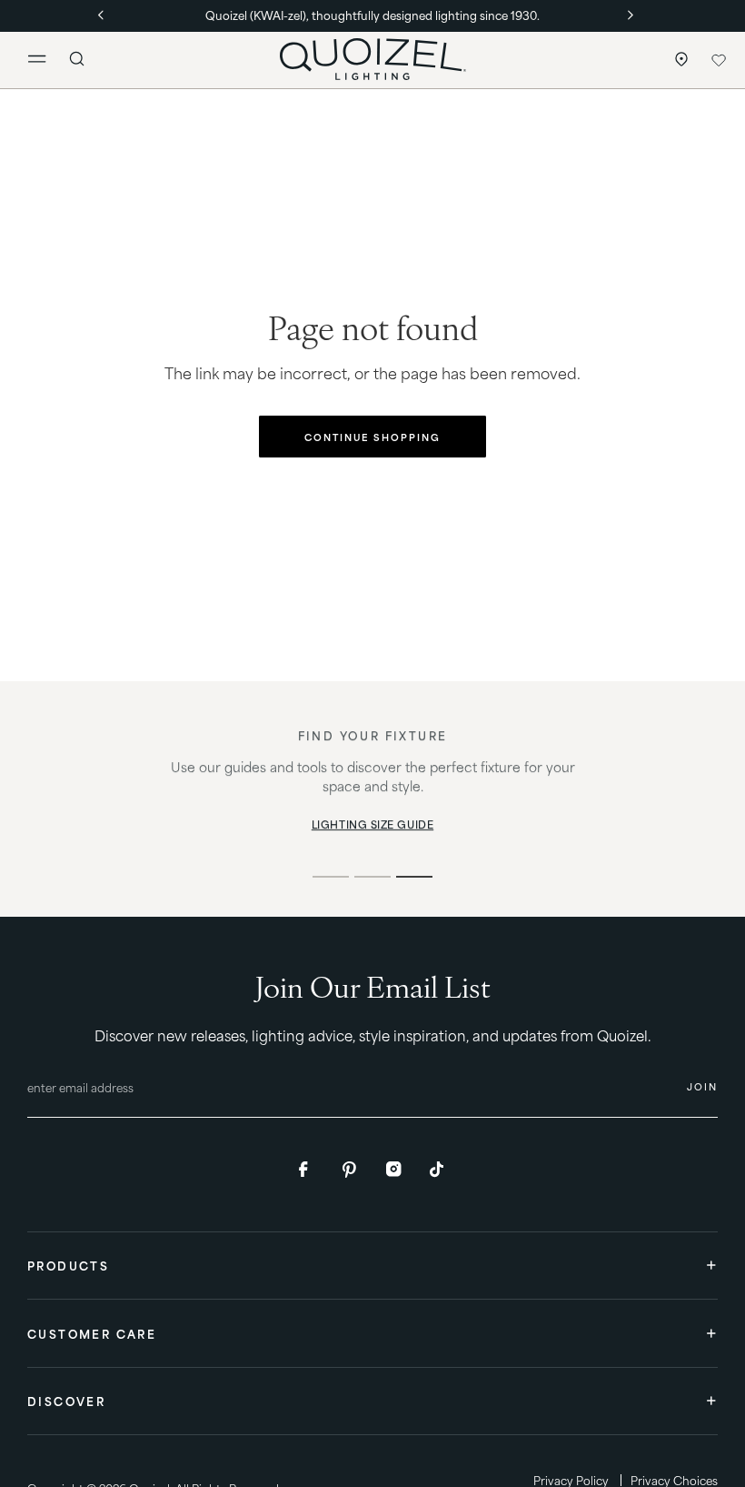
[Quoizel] (372, 59)
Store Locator (676, 59)
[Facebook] (307, 1169)
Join (702, 1086)
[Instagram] (394, 1169)
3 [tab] (414, 877)
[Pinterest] (351, 1169)
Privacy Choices (674, 1480)
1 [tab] (331, 877)
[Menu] (44, 59)
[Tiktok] (438, 1169)
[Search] (77, 59)
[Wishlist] (718, 59)
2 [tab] (372, 877)
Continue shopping (372, 436)
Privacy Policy (571, 1480)
